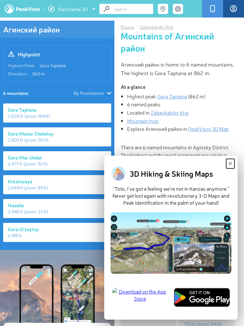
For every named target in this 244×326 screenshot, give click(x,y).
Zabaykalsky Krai (156, 27)
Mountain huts (143, 120)
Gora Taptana (53, 65)
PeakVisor (22, 8)
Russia (127, 27)
